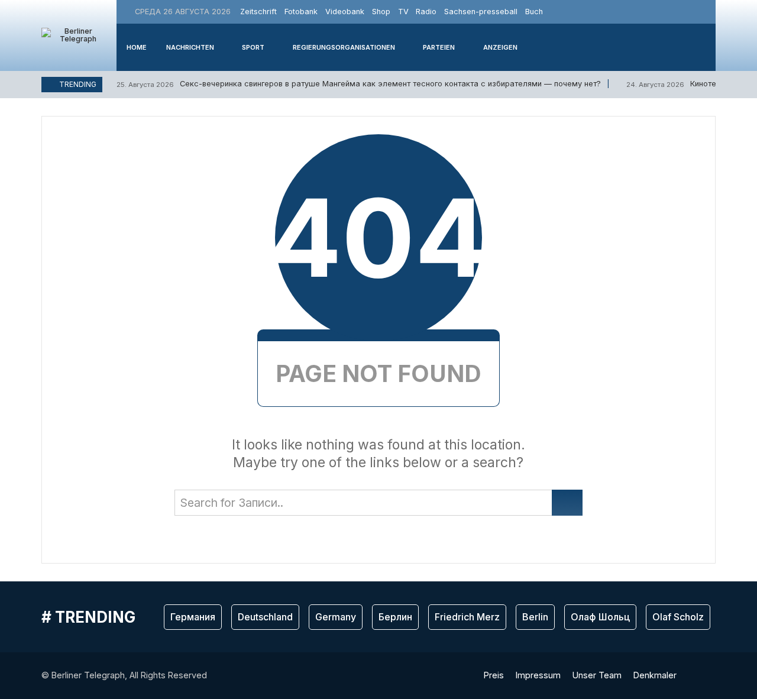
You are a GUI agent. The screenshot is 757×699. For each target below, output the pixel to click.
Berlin (535, 617)
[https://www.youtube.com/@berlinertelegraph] (691, 11)
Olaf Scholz (678, 617)
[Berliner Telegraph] (73, 35)
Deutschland (265, 617)
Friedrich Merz (467, 617)
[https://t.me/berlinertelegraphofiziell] (705, 11)
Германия (192, 617)
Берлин (395, 617)
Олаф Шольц (600, 617)
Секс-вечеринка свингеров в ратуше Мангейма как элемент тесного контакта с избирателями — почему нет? (359, 83)
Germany (335, 617)
